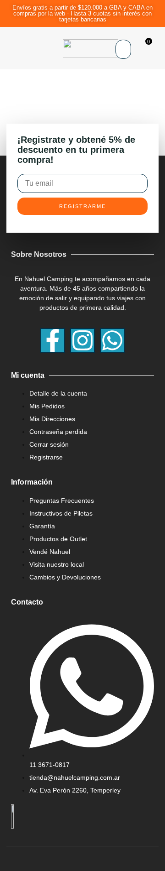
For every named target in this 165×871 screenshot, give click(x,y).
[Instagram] (82, 340)
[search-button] (123, 65)
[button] (10, 48)
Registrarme (82, 206)
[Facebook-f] (52, 340)
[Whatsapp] (112, 340)
